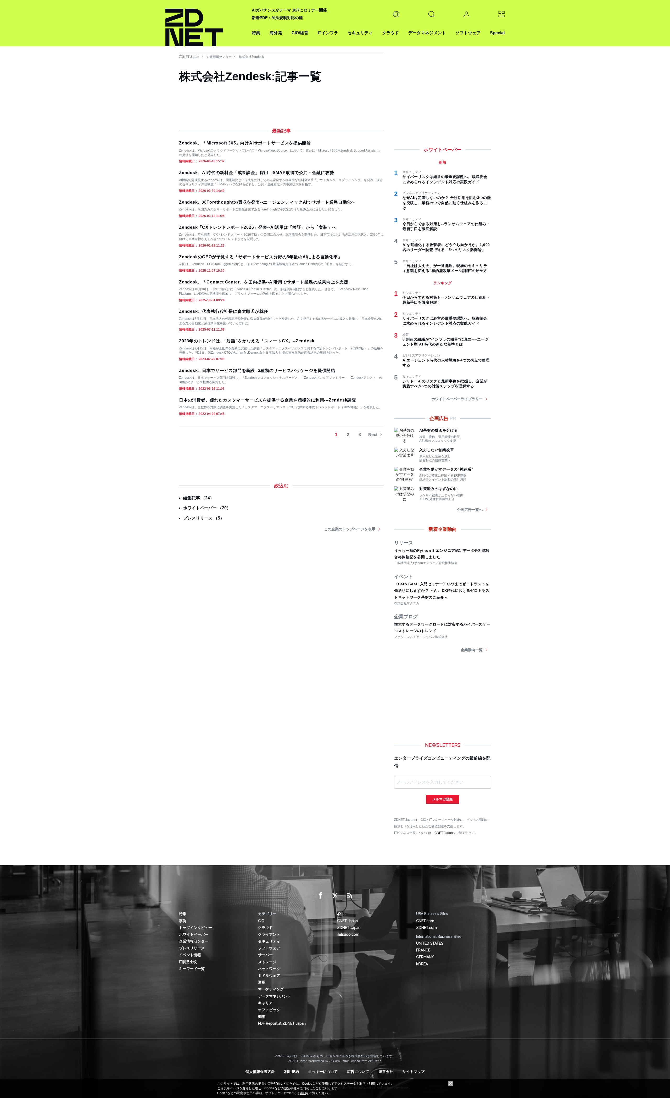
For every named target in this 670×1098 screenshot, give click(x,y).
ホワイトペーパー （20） (207, 508)
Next (372, 434)
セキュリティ (360, 33)
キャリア (265, 1003)
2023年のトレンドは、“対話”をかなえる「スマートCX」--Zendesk (246, 341)
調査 (261, 1017)
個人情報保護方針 (260, 1071)
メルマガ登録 (442, 799)
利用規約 (291, 1071)
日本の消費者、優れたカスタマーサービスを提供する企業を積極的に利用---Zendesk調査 (267, 400)
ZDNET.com (426, 928)
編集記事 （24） (198, 498)
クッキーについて (323, 1071)
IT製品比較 (188, 962)
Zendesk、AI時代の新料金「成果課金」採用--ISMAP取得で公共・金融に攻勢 (256, 172)
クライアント (269, 934)
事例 (182, 921)
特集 (256, 33)
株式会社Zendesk (251, 57)
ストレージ (267, 962)
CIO (261, 921)
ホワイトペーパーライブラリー (457, 399)
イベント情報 (190, 955)
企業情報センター (219, 57)
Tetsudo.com (348, 934)
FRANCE (423, 950)
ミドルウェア (269, 975)
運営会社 (385, 1071)
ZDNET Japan (189, 57)
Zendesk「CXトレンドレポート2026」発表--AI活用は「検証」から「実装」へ (257, 227)
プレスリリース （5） (203, 518)
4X (339, 914)
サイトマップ (414, 1071)
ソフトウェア (468, 33)
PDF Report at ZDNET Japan (282, 1023)
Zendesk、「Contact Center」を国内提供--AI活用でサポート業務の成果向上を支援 (263, 282)
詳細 (303, 1093)
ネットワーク (269, 969)
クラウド (390, 33)
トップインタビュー (195, 928)
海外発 (276, 33)
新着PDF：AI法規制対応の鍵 (277, 17)
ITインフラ (328, 33)
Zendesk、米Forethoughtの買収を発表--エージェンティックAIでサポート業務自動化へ (267, 202)
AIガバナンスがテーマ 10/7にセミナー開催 (289, 10)
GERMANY (425, 957)
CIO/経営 (300, 33)
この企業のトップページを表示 (349, 529)
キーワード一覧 (192, 969)
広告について (358, 1071)
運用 (261, 982)
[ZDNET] (205, 23)
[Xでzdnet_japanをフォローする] (335, 895)
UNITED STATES (429, 943)
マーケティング (271, 989)
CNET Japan (443, 832)
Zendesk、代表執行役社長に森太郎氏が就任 (223, 311)
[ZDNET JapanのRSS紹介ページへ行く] (349, 895)
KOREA (422, 964)
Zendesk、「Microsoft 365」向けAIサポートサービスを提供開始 (245, 143)
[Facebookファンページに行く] (320, 895)
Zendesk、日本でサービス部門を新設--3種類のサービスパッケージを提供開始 (257, 370)
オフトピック (269, 1010)
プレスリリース (192, 948)
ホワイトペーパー (193, 934)
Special (497, 33)
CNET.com (425, 921)
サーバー (265, 955)
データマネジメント (427, 33)
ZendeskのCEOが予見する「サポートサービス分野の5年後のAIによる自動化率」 (260, 257)
